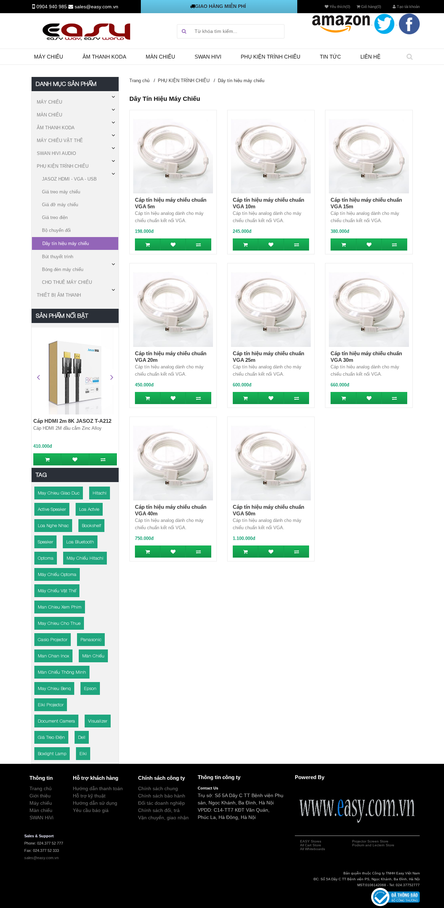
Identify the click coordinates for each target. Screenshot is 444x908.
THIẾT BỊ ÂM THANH (59, 295)
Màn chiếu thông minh (62, 672)
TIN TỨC (330, 57)
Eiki (83, 753)
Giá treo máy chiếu (61, 191)
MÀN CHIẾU (49, 114)
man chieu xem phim (60, 607)
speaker (45, 541)
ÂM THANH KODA (56, 127)
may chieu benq (54, 688)
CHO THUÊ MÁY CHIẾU (67, 282)
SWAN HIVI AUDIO (56, 153)
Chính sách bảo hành (161, 795)
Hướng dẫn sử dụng (95, 803)
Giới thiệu (40, 795)
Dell (81, 737)
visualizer (97, 721)
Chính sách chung (158, 788)
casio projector (52, 639)
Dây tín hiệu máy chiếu (65, 243)
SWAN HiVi (41, 817)
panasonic (90, 639)
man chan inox (53, 655)
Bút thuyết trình (57, 256)
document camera (56, 721)
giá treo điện (51, 737)
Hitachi (99, 493)
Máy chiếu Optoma (57, 574)
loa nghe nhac (53, 525)
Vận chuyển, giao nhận (163, 817)
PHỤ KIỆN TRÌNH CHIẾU (62, 166)
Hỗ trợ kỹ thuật (89, 795)
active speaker (52, 509)
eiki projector (50, 704)
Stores (315, 841)
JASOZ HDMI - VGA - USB (69, 179)
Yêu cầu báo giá (91, 810)
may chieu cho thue (59, 623)
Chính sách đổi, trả (159, 810)
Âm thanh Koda (104, 57)
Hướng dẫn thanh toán (98, 788)
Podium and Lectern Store (373, 845)
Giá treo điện (55, 217)
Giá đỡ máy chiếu (60, 204)
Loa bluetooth (80, 541)
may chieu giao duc (58, 493)
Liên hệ (370, 57)
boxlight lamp (52, 753)
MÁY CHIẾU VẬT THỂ (60, 140)
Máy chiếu (48, 57)
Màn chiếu (160, 57)
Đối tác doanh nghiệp (161, 803)
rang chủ (42, 788)
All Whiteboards (312, 849)
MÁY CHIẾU (49, 102)
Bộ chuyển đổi (56, 230)
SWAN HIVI (208, 57)
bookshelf (91, 525)
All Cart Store (310, 845)
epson (90, 688)
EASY (305, 841)
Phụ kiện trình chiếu (270, 57)
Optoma (45, 558)
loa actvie (89, 509)
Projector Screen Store (370, 841)
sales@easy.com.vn (96, 6)
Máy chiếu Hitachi (85, 558)
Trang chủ (139, 80)
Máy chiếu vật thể (57, 590)
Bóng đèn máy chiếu (62, 269)
